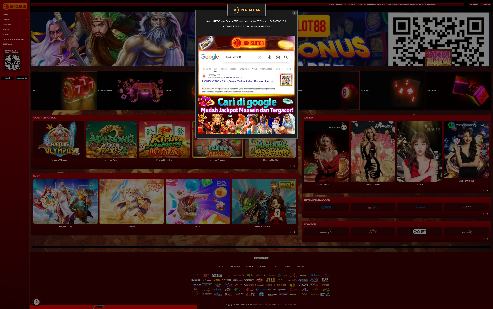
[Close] (294, 13)
